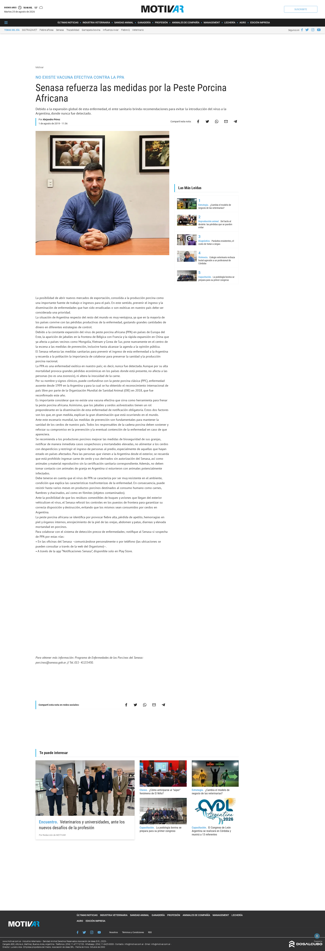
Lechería (229, 22)
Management (212, 22)
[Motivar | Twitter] (307, 29)
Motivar (40, 67)
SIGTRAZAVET (29, 30)
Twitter (84, 932)
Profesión (161, 22)
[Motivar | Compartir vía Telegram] (235, 121)
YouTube (99, 932)
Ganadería (144, 22)
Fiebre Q (125, 30)
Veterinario (138, 30)
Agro (243, 22)
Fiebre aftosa (46, 30)
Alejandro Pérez (51, 119)
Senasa (60, 30)
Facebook (77, 932)
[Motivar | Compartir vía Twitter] (207, 121)
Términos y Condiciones (133, 932)
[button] (300, 9)
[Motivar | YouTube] (319, 29)
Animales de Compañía (185, 22)
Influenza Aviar (111, 30)
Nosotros (113, 932)
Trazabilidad (72, 30)
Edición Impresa (260, 22)
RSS (150, 932)
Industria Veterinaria (96, 22)
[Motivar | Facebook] (302, 29)
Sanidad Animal (123, 22)
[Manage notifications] (317, 936)
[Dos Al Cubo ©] (305, 946)
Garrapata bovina (91, 30)
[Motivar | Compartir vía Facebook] (198, 121)
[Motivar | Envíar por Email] (226, 121)
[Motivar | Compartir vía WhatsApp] (216, 121)
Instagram (91, 932)
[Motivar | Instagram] (312, 29)
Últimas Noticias (68, 22)
